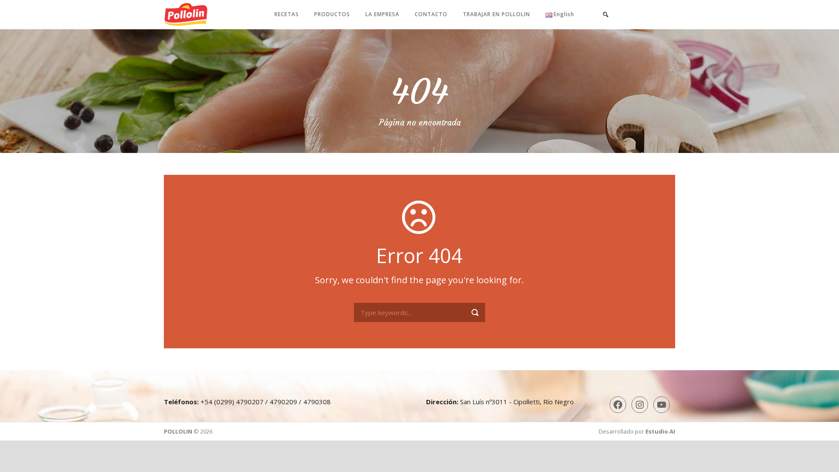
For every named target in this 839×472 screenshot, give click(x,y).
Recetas (286, 14)
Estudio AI (660, 431)
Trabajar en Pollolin (496, 14)
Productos (332, 14)
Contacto (431, 14)
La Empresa (382, 14)
